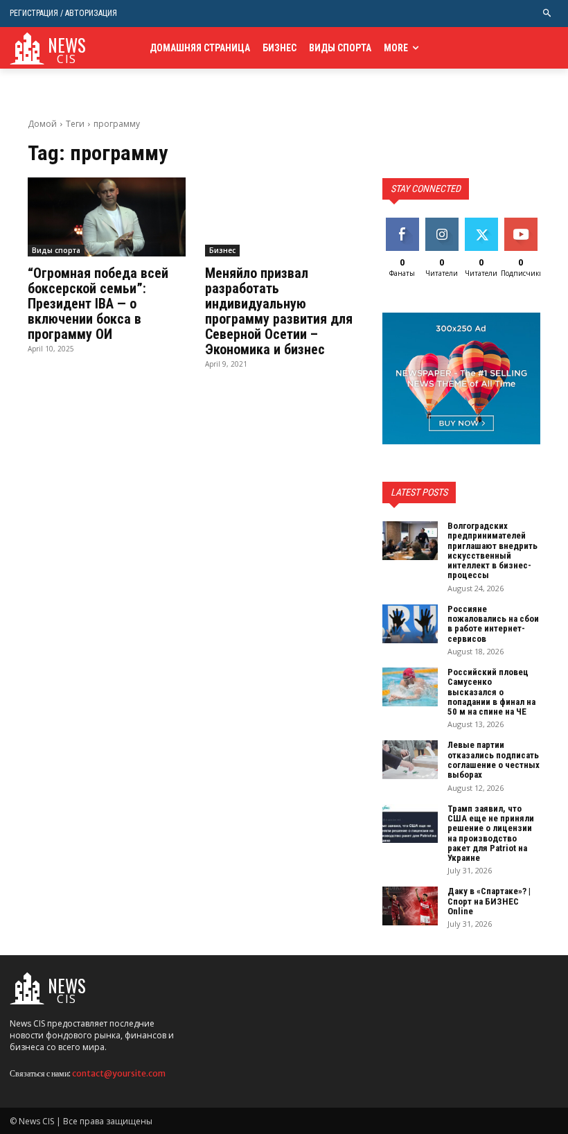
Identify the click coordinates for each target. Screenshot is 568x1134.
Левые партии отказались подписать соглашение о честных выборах (493, 760)
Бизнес (222, 250)
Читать (442, 223)
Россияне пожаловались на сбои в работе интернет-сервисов (493, 624)
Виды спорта (56, 250)
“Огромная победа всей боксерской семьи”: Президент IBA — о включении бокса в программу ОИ (98, 303)
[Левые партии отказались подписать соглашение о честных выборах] (410, 759)
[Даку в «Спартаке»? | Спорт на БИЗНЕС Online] (410, 906)
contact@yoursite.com (119, 1073)
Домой (42, 124)
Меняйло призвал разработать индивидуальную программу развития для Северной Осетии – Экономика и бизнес (279, 311)
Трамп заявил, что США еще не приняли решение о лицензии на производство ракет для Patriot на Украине (490, 833)
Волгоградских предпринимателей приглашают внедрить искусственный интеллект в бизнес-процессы (492, 550)
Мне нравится (404, 228)
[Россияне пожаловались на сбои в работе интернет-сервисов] (410, 623)
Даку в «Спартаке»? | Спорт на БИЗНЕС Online (489, 901)
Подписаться (531, 223)
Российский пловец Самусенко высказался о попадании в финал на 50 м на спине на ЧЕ (491, 692)
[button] (547, 13)
